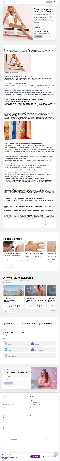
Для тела (31, 400)
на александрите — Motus (20, 50)
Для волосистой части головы (35, 404)
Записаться (49, 1)
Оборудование (33, 415)
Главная (4, 4)
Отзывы (4, 415)
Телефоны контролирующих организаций (27, 442)
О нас (31, 409)
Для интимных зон (33, 402)
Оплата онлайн (6, 424)
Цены (4, 409)
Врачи (31, 411)
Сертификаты (5, 422)
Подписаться (8, 383)
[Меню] (54, 2)
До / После (5, 413)
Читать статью (48, 36)
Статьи (9, 4)
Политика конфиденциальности (9, 426)
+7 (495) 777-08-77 (6, 402)
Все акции (53, 311)
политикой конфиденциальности (19, 387)
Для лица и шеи (33, 398)
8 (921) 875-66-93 (14, 439)
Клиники (31, 413)
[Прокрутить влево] (5, 266)
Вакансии (5, 428)
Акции (4, 411)
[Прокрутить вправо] (10, 266)
